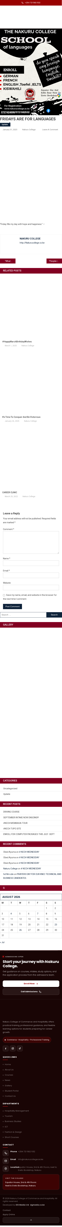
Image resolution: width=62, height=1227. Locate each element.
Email (6, 570)
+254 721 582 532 (32, 3)
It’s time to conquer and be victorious (21, 417)
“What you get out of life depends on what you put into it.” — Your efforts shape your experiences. (10, 261)
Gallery (8, 1085)
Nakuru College (29, 129)
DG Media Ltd (22, 1205)
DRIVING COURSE (11, 812)
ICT (6, 1126)
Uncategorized (10, 788)
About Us (9, 1069)
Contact (7, 1210)
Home (8, 1064)
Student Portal (12, 1091)
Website (7, 583)
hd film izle (8, 874)
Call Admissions (29, 991)
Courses (9, 1075)
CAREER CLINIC (9, 492)
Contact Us (10, 1096)
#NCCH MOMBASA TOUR (15, 823)
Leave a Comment (50, 129)
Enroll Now (29, 983)
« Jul (2, 942)
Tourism (9, 1116)
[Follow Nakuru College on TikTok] (20, 1048)
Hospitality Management (17, 1111)
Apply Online (9, 1214)
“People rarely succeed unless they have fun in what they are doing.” (55, 261)
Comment (8, 529)
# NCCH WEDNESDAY (29, 852)
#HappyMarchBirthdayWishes (17, 341)
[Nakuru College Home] (31, 1010)
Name (6, 558)
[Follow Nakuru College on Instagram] (13, 1048)
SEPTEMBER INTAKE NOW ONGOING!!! (21, 817)
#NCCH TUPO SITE (12, 828)
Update (5, 124)
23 (56, 924)
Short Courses (12, 1137)
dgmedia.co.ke (37, 1205)
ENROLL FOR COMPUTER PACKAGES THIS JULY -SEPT (29, 834)
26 (20, 930)
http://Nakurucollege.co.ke (32, 243)
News (7, 1080)
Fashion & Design (13, 1132)
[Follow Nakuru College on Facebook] (6, 1048)
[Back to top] (31, 1220)
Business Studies (13, 1121)
